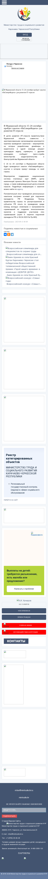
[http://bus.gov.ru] (35, 858)
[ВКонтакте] (5, 234)
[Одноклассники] (8, 234)
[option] (24, 105)
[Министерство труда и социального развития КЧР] (24, 13)
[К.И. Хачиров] (24, 600)
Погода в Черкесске (14, 64)
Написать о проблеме (24, 589)
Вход (25, 35)
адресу (20, 189)
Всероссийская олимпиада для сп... (24, 254)
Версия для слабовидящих (25, 39)
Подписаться (9, 816)
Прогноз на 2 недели (17, 68)
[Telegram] (12, 234)
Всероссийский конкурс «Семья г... (24, 284)
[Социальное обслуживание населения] (15, 654)
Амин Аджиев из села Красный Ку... (24, 275)
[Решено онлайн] (13, 858)
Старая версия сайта (11, 821)
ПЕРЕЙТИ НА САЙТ (11, 500)
